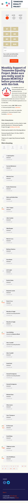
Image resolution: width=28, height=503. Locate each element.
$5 (7, 29)
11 (25, 466)
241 (11, 468)
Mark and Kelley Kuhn (12, 197)
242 (14, 468)
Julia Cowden (9, 218)
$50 (15, 39)
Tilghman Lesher (10, 446)
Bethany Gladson (10, 249)
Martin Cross (9, 238)
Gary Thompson (10, 415)
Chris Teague (9, 207)
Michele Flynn (9, 394)
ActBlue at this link (15, 127)
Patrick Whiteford (11, 166)
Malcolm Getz (10, 176)
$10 (15, 29)
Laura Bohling (9, 332)
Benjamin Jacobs (10, 290)
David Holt (9, 363)
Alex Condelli (9, 342)
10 (22, 466)
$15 (7, 34)
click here (17, 107)
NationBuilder (13, 496)
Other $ (4, 47)
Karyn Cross (9, 301)
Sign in (4, 492)
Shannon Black (16, 334)
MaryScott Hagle (10, 311)
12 (2, 468)
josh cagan (9, 270)
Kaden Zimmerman (11, 186)
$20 (15, 34)
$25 (7, 39)
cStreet (17, 497)
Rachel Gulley (9, 280)
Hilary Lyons (9, 405)
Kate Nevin (9, 259)
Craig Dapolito (10, 155)
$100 (14, 44)
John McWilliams (10, 457)
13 (5, 468)
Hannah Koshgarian (11, 373)
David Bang (9, 436)
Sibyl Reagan (9, 228)
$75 (7, 44)
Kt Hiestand (9, 425)
